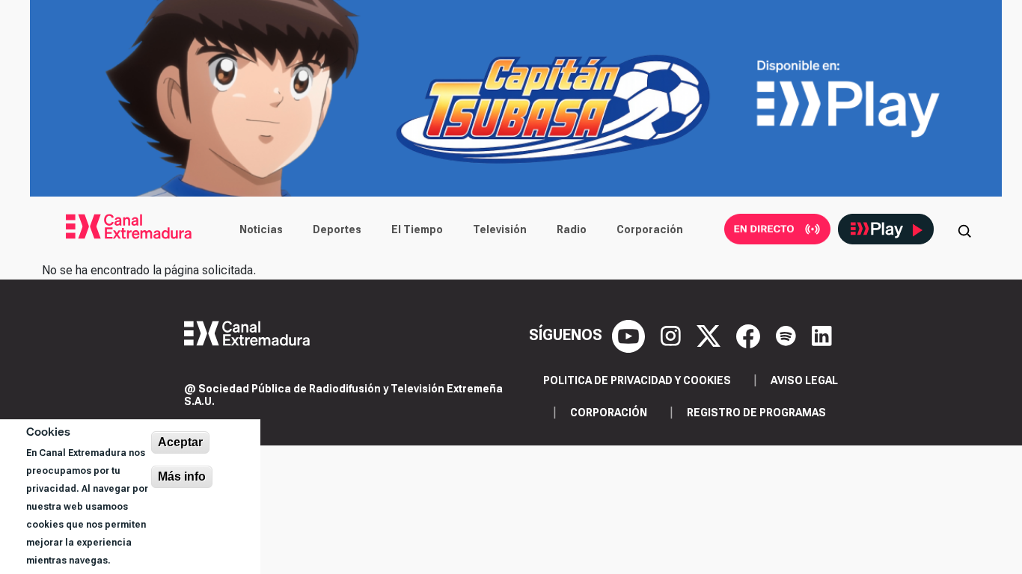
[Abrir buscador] (964, 229)
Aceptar (180, 442)
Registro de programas (756, 413)
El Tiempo (417, 229)
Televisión (500, 229)
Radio (572, 229)
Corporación (649, 229)
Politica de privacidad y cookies (637, 380)
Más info (182, 476)
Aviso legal (804, 380)
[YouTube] (630, 335)
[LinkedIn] (822, 335)
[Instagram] (673, 335)
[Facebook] (750, 335)
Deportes (337, 229)
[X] (710, 335)
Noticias (261, 229)
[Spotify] (788, 335)
